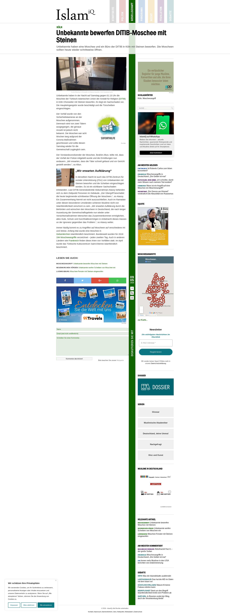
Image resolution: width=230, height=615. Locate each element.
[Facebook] (65, 280)
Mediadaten (129, 612)
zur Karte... (142, 320)
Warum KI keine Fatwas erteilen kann (154, 586)
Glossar (155, 412)
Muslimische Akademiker (156, 423)
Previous (141, 491)
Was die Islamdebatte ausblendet (154, 576)
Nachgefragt (156, 444)
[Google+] (100, 280)
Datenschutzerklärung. (158, 363)
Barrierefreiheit (107, 612)
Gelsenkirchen (63, 234)
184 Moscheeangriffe (66, 237)
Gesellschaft (132, 11)
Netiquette (120, 360)
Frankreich (74, 240)
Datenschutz (138, 612)
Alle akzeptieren (46, 605)
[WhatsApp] (117, 280)
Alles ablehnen (28, 605)
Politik (122, 11)
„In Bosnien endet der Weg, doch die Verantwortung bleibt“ (154, 597)
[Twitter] (82, 280)
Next (169, 491)
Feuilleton (161, 11)
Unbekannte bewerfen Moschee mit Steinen (81, 264)
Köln (140, 98)
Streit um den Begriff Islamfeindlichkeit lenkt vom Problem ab (154, 592)
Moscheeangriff (149, 98)
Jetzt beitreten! (156, 153)
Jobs (114, 612)
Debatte (170, 11)
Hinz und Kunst (155, 455)
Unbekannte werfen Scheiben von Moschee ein (85, 267)
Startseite (113, 11)
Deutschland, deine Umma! (156, 433)
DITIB (122, 99)
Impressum (97, 612)
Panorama (141, 11)
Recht (151, 11)
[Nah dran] (55, 580)
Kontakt (90, 612)
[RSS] (132, 293)
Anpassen (14, 605)
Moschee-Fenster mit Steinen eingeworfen (79, 271)
